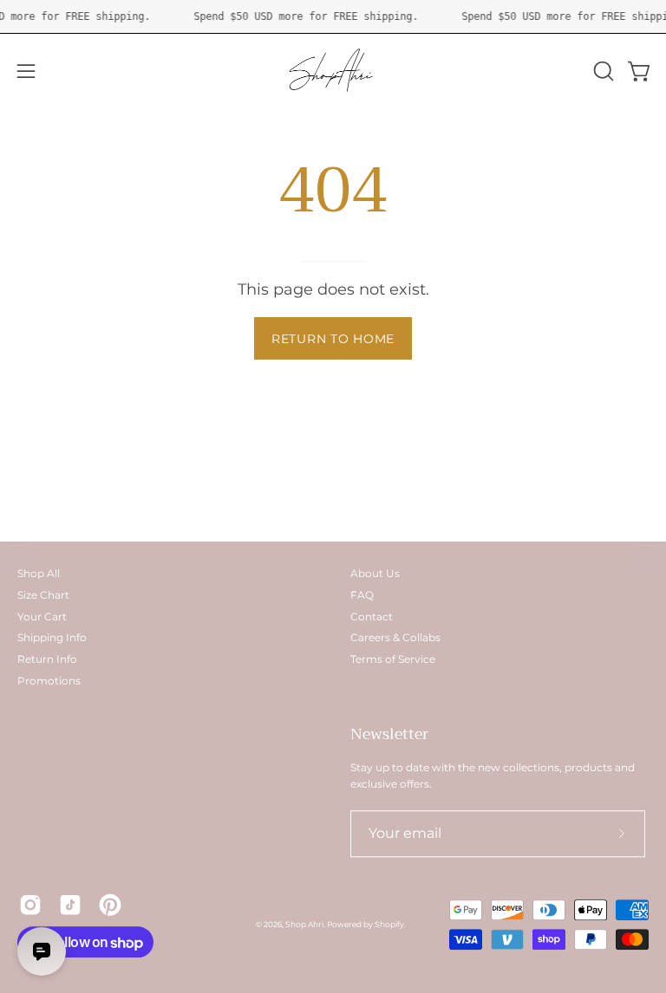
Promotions (49, 680)
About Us (375, 573)
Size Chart (43, 594)
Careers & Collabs (395, 638)
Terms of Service (392, 658)
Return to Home (333, 339)
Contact (371, 616)
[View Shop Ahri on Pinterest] (110, 905)
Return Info (47, 658)
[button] (602, 71)
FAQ (362, 594)
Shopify (389, 924)
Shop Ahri (304, 924)
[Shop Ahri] (333, 71)
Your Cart (42, 616)
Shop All (38, 573)
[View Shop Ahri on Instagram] (30, 905)
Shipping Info (52, 638)
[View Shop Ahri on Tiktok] (70, 905)
